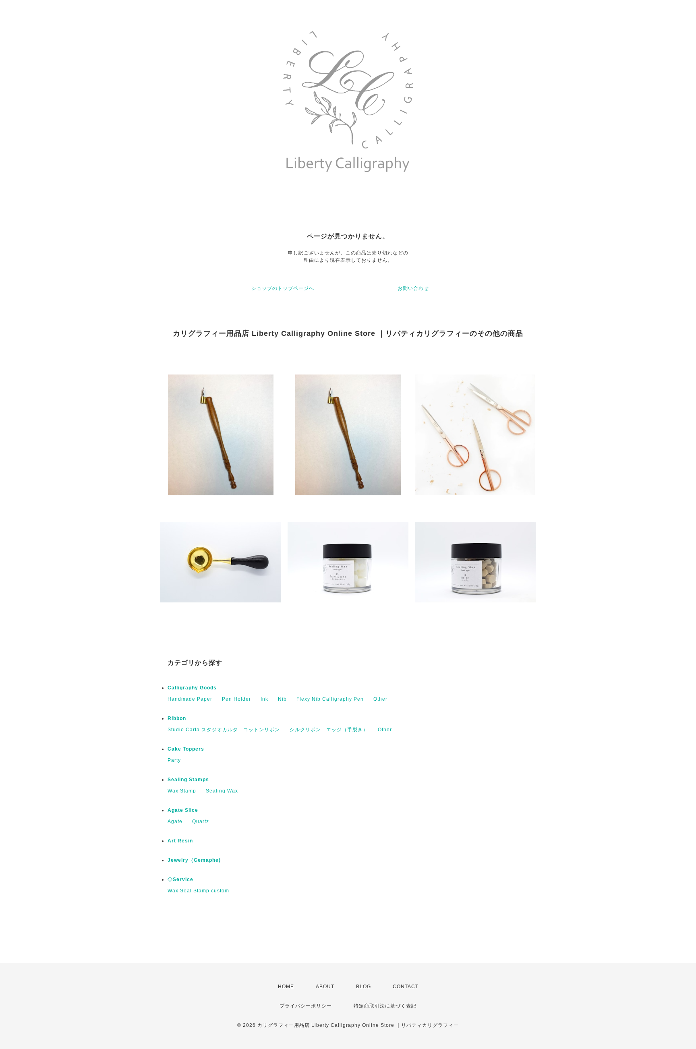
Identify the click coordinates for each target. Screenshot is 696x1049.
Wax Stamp (182, 791)
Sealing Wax (222, 791)
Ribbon (177, 718)
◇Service (180, 879)
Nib (282, 699)
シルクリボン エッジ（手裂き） (329, 729)
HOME (286, 986)
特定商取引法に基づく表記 (385, 1006)
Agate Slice (183, 810)
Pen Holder (236, 699)
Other (380, 699)
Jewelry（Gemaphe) (194, 860)
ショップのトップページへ (282, 288)
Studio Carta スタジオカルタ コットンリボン (224, 729)
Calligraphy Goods (192, 688)
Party (174, 760)
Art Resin (180, 841)
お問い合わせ (413, 288)
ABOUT (325, 986)
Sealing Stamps (188, 779)
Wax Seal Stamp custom (198, 891)
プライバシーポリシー (306, 1006)
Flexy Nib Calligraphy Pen (330, 699)
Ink (264, 699)
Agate (175, 821)
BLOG (363, 986)
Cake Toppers (186, 749)
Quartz (200, 821)
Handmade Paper (190, 699)
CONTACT (405, 986)
